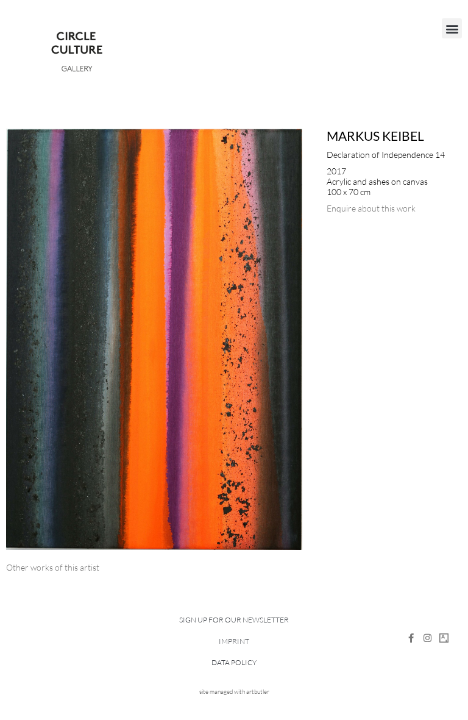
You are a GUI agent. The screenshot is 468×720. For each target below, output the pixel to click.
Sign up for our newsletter (234, 619)
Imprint (234, 641)
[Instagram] (427, 638)
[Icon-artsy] (443, 638)
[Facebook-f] (411, 638)
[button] (452, 28)
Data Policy (234, 662)
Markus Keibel (375, 135)
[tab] (52, 567)
